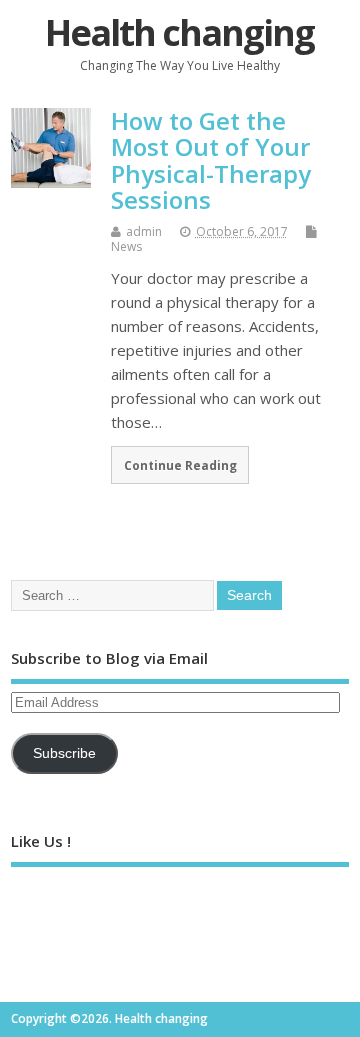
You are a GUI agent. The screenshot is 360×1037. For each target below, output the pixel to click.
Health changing (179, 32)
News (126, 246)
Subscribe (64, 753)
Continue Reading (180, 465)
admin (144, 231)
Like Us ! (41, 841)
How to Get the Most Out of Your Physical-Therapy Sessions (211, 160)
